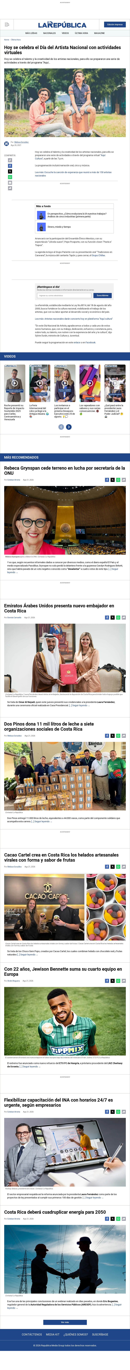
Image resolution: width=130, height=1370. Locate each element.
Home (6, 40)
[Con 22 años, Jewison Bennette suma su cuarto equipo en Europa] (65, 1021)
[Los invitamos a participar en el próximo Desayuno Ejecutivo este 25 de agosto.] (64, 383)
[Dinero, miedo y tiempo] (41, 227)
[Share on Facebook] (10, 166)
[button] (115, 24)
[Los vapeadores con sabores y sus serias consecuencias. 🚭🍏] (90, 383)
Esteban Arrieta (13, 480)
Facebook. (91, 342)
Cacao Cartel (59, 951)
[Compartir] (10, 188)
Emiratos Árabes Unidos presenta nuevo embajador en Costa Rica (59, 608)
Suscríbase (100, 1334)
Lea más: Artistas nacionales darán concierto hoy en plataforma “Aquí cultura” (74, 318)
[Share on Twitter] (10, 171)
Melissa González (21, 142)
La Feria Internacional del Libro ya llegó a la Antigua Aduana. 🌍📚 (39, 411)
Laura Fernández (106, 702)
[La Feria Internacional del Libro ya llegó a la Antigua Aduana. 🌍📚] (39, 383)
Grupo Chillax (98, 255)
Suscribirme (102, 295)
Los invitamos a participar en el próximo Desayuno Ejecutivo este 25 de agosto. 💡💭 (64, 411)
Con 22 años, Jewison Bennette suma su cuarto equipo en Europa (63, 972)
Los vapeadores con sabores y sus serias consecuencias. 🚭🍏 (89, 409)
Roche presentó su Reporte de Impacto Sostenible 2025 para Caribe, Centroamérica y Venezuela (14, 412)
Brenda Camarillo (14, 618)
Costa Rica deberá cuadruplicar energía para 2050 (55, 1212)
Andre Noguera (13, 981)
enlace (77, 342)
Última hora (16, 40)
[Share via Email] (10, 183)
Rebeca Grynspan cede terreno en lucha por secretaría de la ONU (64, 471)
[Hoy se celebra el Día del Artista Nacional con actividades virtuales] (65, 102)
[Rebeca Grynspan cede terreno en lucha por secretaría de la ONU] (65, 520)
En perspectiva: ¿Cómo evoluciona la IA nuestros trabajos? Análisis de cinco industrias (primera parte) (77, 215)
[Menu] (8, 24)
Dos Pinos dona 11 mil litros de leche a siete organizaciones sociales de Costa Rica (49, 726)
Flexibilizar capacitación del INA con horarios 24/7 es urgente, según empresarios (58, 1103)
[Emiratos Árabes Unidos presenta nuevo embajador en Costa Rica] (65, 658)
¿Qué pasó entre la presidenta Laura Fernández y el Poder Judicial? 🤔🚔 (113, 411)
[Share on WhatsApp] (10, 177)
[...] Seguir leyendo (78, 705)
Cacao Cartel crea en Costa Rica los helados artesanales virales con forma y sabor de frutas (61, 857)
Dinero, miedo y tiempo (59, 226)
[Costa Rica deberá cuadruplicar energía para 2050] (65, 1259)
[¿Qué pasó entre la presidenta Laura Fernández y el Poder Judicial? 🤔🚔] (115, 383)
